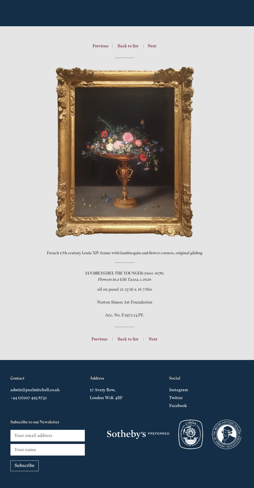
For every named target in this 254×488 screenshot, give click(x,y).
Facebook (178, 405)
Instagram (178, 389)
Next (152, 46)
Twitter (176, 397)
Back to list (128, 46)
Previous (100, 46)
